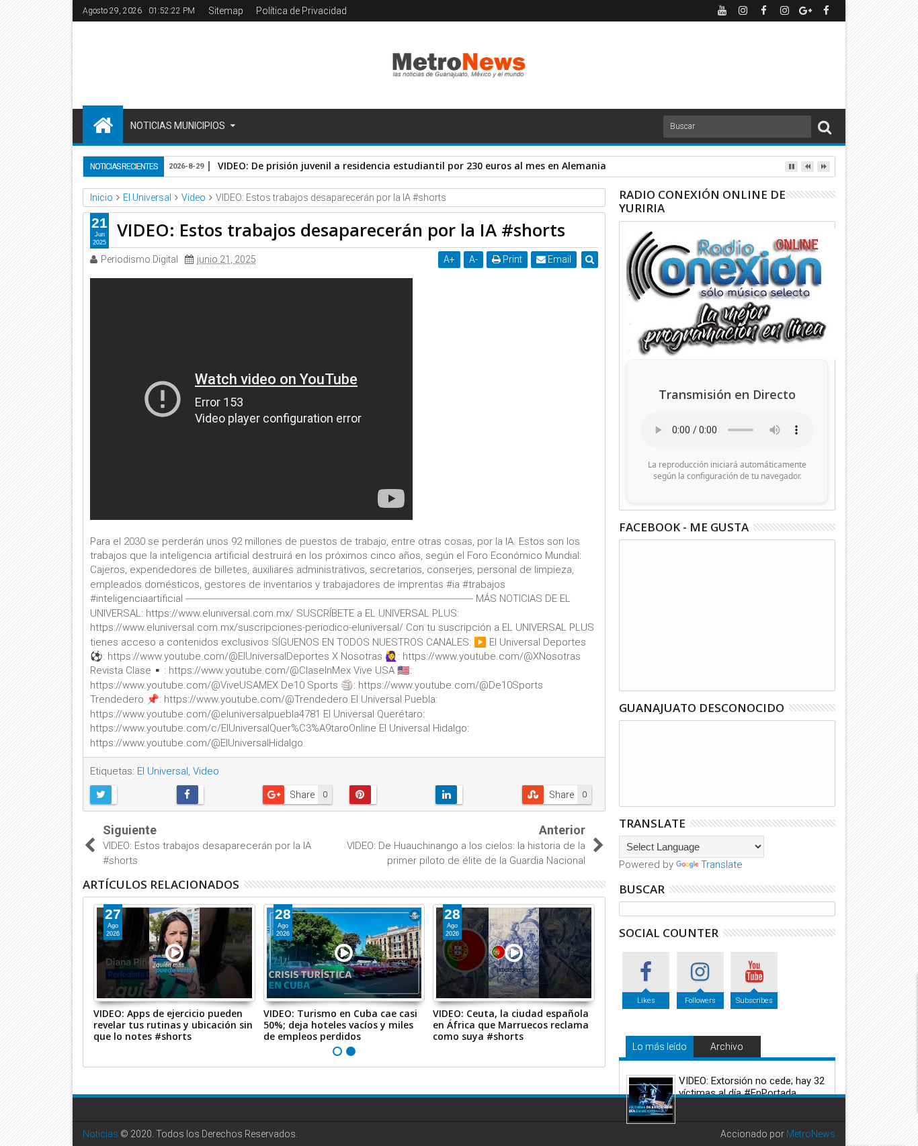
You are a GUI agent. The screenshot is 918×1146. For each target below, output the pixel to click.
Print (511, 259)
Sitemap (225, 10)
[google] (805, 10)
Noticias (100, 1134)
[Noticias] (103, 124)
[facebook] (763, 10)
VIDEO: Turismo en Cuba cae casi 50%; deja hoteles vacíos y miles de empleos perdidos (340, 1025)
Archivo (726, 1046)
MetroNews (810, 1134)
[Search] (824, 127)
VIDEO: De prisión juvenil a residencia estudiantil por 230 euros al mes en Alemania (412, 165)
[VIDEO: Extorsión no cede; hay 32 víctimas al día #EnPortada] (651, 1099)
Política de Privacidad (301, 10)
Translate (722, 864)
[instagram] (742, 10)
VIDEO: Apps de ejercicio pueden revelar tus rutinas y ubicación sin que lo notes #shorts (173, 1025)
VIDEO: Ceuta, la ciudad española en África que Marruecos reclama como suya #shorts (511, 1025)
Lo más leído (659, 1046)
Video (206, 771)
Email (558, 259)
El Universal (162, 771)
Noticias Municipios (177, 125)
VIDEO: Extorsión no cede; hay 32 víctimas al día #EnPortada (752, 1087)
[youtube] (721, 10)
